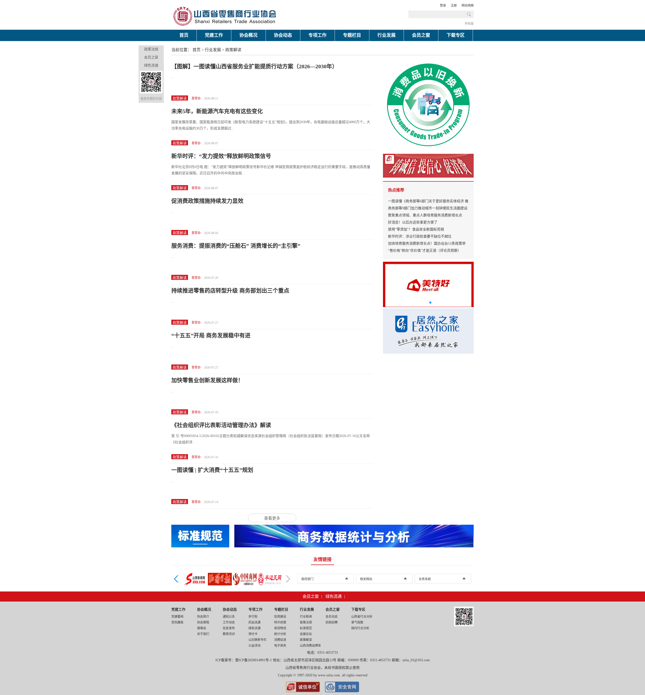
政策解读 (233, 50)
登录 (443, 5)
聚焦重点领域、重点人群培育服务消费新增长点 (425, 215)
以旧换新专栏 (257, 640)
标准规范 (306, 628)
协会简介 (203, 616)
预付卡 (252, 634)
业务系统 (425, 579)
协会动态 (283, 35)
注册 (454, 5)
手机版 (469, 23)
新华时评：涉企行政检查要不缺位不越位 (420, 236)
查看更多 (272, 518)
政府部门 (307, 579)
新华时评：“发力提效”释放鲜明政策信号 (221, 156)
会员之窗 (421, 35)
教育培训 (229, 634)
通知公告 (229, 616)
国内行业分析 (360, 628)
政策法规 (151, 49)
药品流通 (254, 622)
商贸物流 (280, 628)
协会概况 (248, 35)
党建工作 (214, 35)
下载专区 (455, 35)
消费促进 (280, 640)
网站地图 (468, 5)
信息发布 (229, 628)
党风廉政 (177, 622)
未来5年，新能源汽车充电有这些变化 (217, 111)
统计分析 (280, 634)
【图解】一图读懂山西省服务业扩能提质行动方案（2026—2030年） (254, 66)
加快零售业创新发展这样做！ (207, 380)
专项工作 (317, 35)
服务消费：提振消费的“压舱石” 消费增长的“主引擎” (235, 246)
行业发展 (386, 35)
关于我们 (203, 634)
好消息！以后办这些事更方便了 (412, 222)
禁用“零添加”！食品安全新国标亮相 (416, 229)
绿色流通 (151, 65)
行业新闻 (306, 616)
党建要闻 (177, 616)
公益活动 (254, 645)
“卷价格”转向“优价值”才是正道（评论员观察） (424, 250)
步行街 (252, 616)
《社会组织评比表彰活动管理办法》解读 (221, 425)
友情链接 (322, 559)
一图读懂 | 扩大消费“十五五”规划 (212, 470)
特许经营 (280, 622)
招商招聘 (332, 622)
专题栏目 (352, 35)
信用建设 (280, 616)
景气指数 (357, 622)
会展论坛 (306, 634)
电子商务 (280, 645)
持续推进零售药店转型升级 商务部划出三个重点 (230, 290)
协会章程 (203, 622)
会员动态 (332, 616)
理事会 (201, 628)
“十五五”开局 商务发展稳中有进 (210, 335)
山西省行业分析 (361, 616)
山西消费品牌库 (310, 645)
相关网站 (366, 579)
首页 (183, 35)
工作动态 (229, 622)
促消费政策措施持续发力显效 (207, 201)
